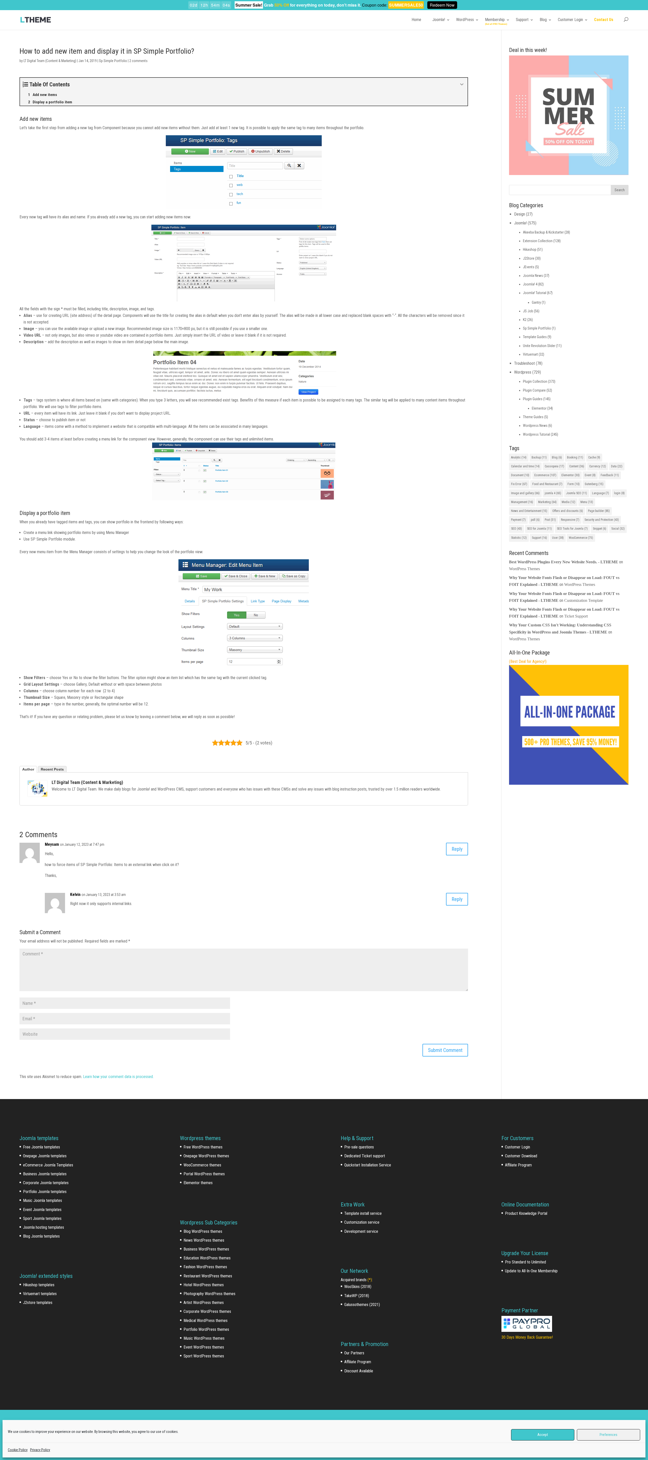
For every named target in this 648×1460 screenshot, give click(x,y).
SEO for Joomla (539, 528)
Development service (361, 1231)
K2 (524, 320)
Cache (594, 457)
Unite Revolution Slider (539, 346)
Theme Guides (533, 417)
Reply (457, 849)
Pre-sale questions (359, 1147)
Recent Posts (52, 769)
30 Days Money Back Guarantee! (527, 1337)
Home (416, 19)
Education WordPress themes (207, 1258)
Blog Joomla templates (41, 1236)
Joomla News (533, 276)
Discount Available (358, 1371)
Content (576, 466)
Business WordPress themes (206, 1249)
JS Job (528, 311)
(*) (370, 1279)
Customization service (361, 1222)
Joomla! (438, 19)
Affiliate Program (357, 1361)
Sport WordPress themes (204, 1356)
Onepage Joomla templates (45, 1156)
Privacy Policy (40, 1450)
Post (550, 520)
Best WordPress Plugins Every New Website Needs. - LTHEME (563, 562)
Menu (586, 502)
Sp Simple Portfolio (113, 61)
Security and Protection (601, 520)
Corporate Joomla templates (46, 1182)
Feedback (610, 475)
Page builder (599, 511)
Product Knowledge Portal (526, 1213)
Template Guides (535, 337)
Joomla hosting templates (43, 1227)
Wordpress (522, 372)
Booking (575, 457)
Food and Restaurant (547, 484)
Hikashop (529, 249)
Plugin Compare (534, 390)
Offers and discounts (567, 511)
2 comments (138, 61)
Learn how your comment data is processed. (118, 1076)
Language (600, 493)
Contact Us (603, 19)
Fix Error (519, 484)
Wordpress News (535, 426)
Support (522, 19)
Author (28, 769)
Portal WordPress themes (204, 1173)
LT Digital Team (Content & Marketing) (50, 61)
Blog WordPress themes (203, 1231)
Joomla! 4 (530, 284)
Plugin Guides (532, 399)
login (619, 493)
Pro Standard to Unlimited (525, 1262)
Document (520, 475)
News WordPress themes (204, 1240)
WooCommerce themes (202, 1165)
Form (574, 484)
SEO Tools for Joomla (572, 528)
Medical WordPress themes (206, 1320)
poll (535, 520)
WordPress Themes (524, 569)
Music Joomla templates (42, 1200)
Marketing (547, 502)
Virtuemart (530, 354)
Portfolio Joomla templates (45, 1191)
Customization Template (583, 600)
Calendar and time (525, 466)
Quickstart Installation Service (367, 1165)
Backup (539, 457)
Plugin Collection (535, 381)
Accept (542, 1434)
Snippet (599, 528)
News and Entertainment (529, 511)
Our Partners (354, 1353)
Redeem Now (442, 5)
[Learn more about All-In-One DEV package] (569, 783)
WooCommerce (581, 538)
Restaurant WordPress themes (208, 1276)
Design (519, 214)
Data (616, 466)
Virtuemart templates (40, 1293)
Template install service (363, 1213)
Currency (597, 466)
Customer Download (521, 1156)
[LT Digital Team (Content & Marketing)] (37, 793)
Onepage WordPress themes (206, 1156)
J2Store (528, 258)
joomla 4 (553, 493)
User (558, 538)
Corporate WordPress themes (207, 1311)
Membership (495, 19)
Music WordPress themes (204, 1338)
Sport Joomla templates (42, 1218)
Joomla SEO (576, 493)
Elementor (539, 408)
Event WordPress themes (204, 1347)
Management (522, 502)
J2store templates (37, 1302)
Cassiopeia (554, 466)
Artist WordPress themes (204, 1302)
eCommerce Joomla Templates (48, 1165)
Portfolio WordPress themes (206, 1329)
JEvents (528, 267)
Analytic (518, 457)
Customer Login (570, 19)
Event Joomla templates (42, 1209)
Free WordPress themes (203, 1147)
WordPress (465, 19)
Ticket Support (576, 616)
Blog (543, 19)
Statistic (519, 538)
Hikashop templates (38, 1284)
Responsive (570, 520)
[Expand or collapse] (462, 84)
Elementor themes (198, 1182)
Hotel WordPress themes (204, 1284)
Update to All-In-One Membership (531, 1271)
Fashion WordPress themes (205, 1266)
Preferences (608, 1434)
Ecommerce (545, 475)
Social (618, 528)
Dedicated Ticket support (364, 1156)
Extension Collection (538, 241)
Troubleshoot (524, 363)
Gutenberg (594, 484)
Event (590, 475)
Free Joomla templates (41, 1147)
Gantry (536, 302)
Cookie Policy (18, 1450)
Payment (518, 520)
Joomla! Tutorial (534, 293)
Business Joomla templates (45, 1173)
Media (568, 502)
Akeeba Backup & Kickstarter (543, 232)
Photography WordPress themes (209, 1293)
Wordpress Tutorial (536, 434)
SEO (516, 528)
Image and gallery (525, 493)
